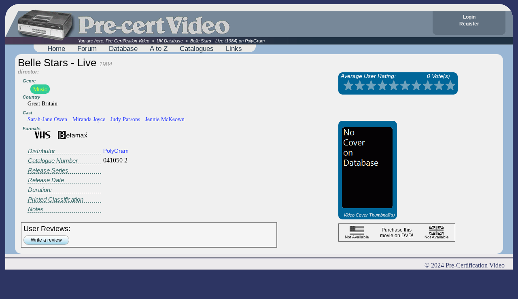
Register (469, 24)
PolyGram (116, 150)
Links (234, 48)
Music (40, 89)
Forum (87, 48)
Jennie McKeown (165, 119)
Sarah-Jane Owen (47, 119)
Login (469, 17)
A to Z (159, 48)
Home (56, 48)
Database (123, 48)
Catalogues (197, 48)
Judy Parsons (125, 119)
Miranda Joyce (88, 119)
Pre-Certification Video (127, 40)
